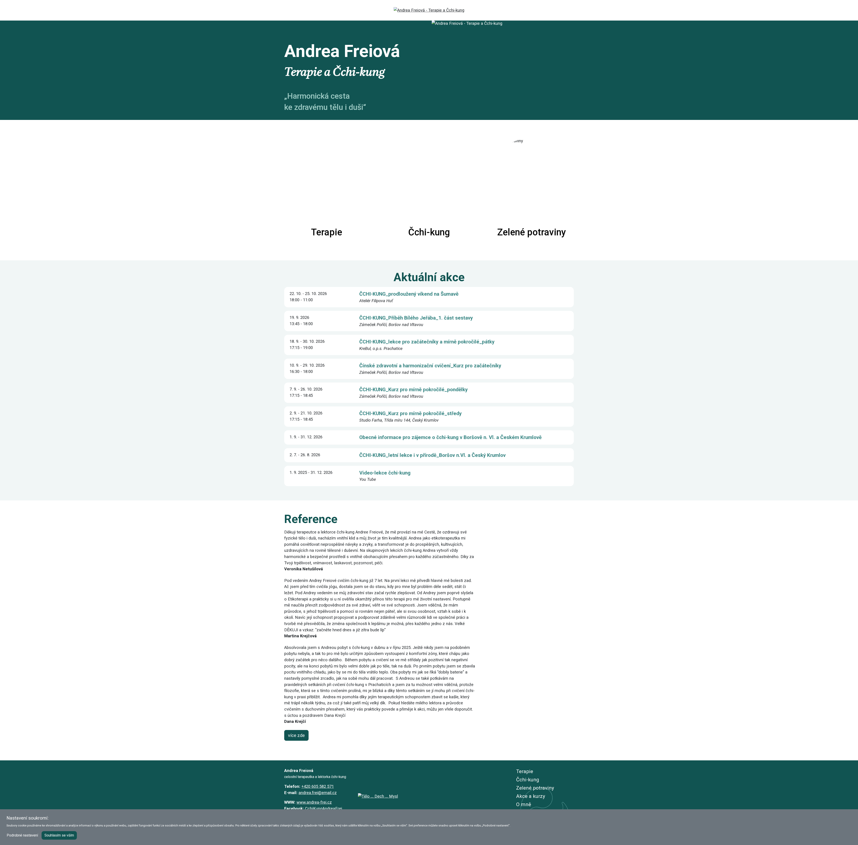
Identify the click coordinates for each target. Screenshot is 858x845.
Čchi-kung (527, 779)
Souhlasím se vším (59, 835)
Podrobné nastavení (22, 835)
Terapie (524, 771)
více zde (296, 735)
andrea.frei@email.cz (318, 792)
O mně (523, 804)
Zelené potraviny (535, 788)
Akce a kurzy (530, 796)
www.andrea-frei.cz (314, 802)
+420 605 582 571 (317, 786)
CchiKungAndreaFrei (323, 808)
